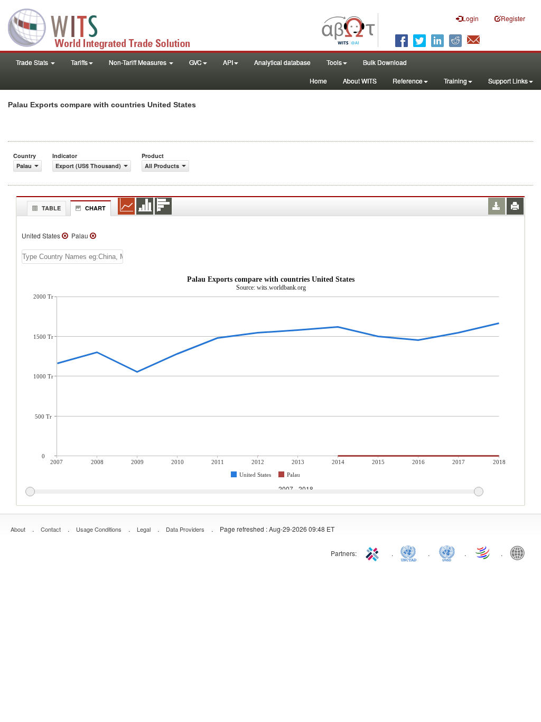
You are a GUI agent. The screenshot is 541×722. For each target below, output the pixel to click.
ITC (374, 552)
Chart (95, 208)
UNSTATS (447, 552)
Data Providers (185, 529)
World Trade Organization (483, 552)
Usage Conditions (99, 529)
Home (318, 80)
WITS (105, 26)
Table (51, 208)
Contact (51, 529)
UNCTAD (410, 552)
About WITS (360, 80)
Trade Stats (33, 62)
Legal (144, 529)
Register (513, 18)
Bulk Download (385, 62)
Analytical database (282, 62)
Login (470, 18)
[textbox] (72, 256)
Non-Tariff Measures (138, 62)
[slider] (254, 492)
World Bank (519, 552)
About (18, 529)
